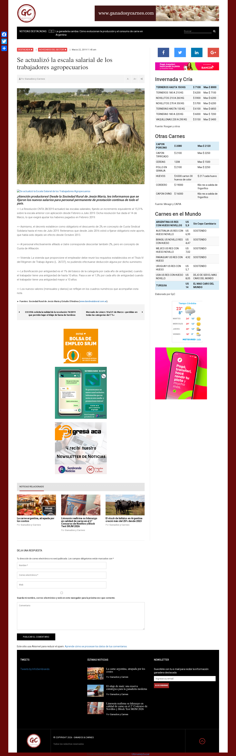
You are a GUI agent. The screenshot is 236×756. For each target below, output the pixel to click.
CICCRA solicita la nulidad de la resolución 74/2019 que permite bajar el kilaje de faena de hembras (53, 312)
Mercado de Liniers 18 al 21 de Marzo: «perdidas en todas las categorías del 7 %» (111, 312)
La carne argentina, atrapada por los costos (35, 519)
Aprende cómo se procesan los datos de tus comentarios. (96, 646)
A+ (135, 79)
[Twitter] (4, 41)
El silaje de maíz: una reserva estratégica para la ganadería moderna (126, 687)
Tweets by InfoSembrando (35, 669)
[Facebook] (4, 34)
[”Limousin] (80, 504)
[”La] (36, 504)
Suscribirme (161, 685)
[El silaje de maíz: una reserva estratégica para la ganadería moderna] (95, 690)
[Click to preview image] (53, 191)
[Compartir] (4, 48)
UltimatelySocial (140, 754)
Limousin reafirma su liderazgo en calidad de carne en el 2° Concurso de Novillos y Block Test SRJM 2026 (79, 522)
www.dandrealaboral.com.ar (93, 301)
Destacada (24, 49)
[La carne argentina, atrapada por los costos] (95, 673)
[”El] (125, 504)
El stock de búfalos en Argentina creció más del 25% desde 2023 (124, 519)
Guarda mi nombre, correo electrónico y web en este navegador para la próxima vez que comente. (66, 598)
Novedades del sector (51, 49)
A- (128, 79)
